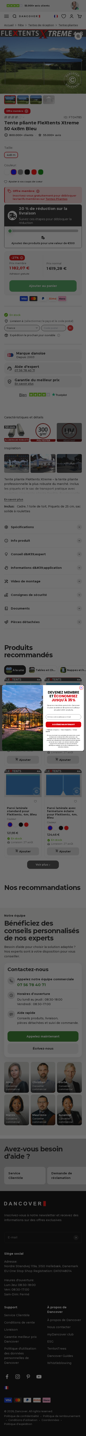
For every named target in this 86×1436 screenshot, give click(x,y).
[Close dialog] (81, 688)
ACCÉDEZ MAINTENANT (63, 724)
